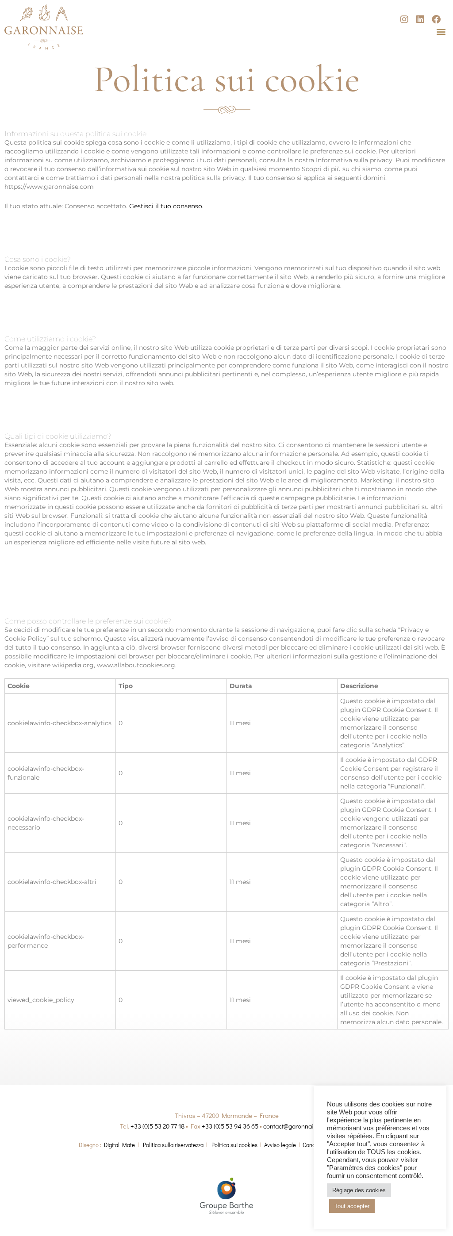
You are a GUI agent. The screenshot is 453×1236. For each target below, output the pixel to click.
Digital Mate (119, 1144)
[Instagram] (404, 19)
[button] (441, 31)
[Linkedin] (420, 19)
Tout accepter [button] (351, 1206)
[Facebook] (436, 19)
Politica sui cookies (234, 1144)
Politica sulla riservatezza (173, 1144)
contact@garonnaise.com (298, 1125)
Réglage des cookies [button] (359, 1190)
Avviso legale (280, 1144)
